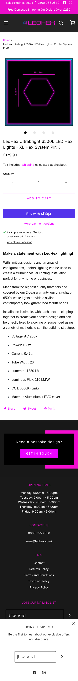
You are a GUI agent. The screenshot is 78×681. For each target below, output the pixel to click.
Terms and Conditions (39, 575)
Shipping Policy (39, 581)
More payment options (39, 223)
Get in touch (39, 453)
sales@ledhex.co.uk (19, 2)
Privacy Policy (39, 587)
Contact (39, 563)
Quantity (8, 173)
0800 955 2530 (48, 2)
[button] (39, 92)
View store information (19, 242)
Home (6, 40)
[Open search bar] (61, 22)
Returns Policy (39, 569)
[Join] (69, 615)
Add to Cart (39, 198)
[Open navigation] (5, 22)
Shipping (28, 164)
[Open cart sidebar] (72, 22)
